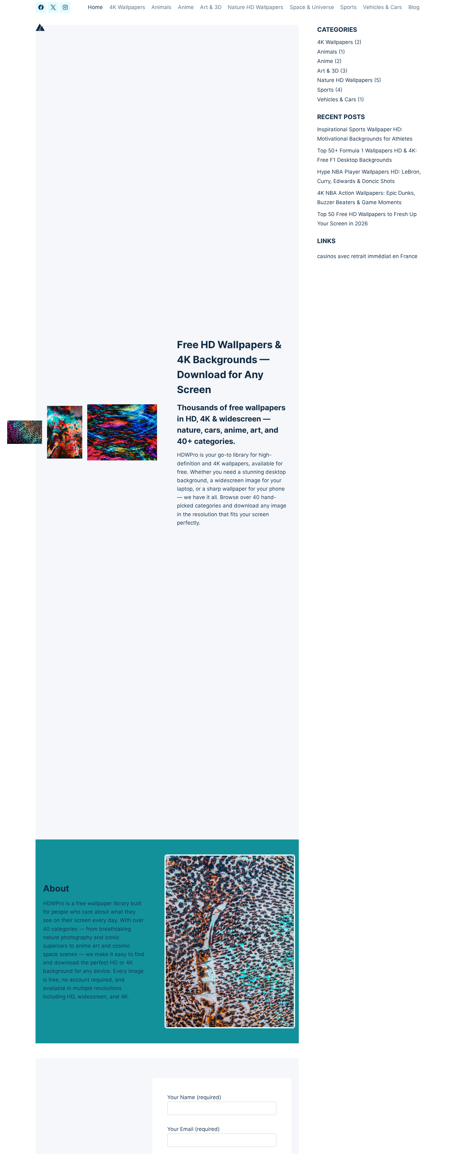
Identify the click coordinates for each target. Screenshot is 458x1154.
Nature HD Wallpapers (255, 7)
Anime (186, 7)
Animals (161, 7)
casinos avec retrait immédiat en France (367, 256)
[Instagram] (65, 7)
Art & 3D (211, 7)
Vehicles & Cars (382, 7)
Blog (413, 7)
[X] (53, 7)
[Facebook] (41, 7)
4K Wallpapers (127, 7)
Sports (348, 7)
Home (95, 7)
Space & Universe (312, 7)
